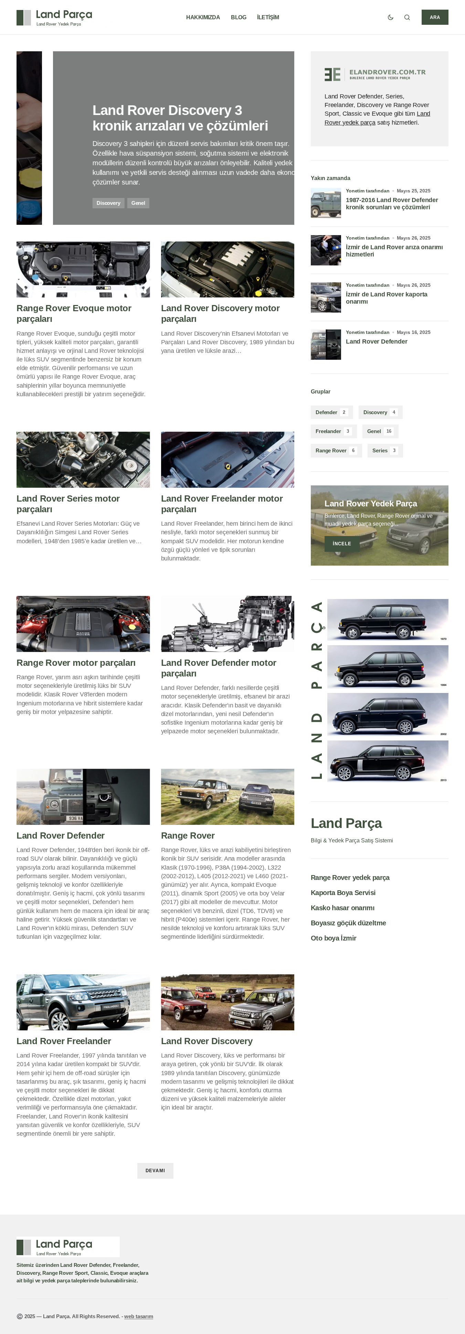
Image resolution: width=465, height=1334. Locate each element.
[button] (391, 17)
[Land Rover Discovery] (228, 1002)
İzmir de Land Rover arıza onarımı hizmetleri (394, 251)
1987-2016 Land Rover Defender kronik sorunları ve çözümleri (392, 204)
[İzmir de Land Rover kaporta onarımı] (326, 297)
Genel (379, 431)
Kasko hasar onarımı (342, 908)
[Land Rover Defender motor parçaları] (228, 624)
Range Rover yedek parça (350, 877)
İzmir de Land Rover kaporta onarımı (386, 298)
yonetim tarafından (368, 190)
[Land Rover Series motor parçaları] (83, 460)
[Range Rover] (228, 797)
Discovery (379, 412)
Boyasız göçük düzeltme (348, 923)
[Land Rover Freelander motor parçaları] (228, 460)
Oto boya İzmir (333, 938)
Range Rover (335, 450)
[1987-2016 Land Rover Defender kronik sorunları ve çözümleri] (326, 203)
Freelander (332, 431)
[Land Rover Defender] (83, 797)
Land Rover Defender (377, 341)
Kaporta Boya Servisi (343, 892)
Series (383, 450)
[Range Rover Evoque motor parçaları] (83, 269)
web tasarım (138, 1316)
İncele (342, 543)
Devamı (155, 1170)
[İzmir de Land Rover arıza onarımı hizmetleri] (326, 250)
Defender (330, 412)
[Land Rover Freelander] (83, 1002)
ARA (435, 17)
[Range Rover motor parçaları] (83, 624)
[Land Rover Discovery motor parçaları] (228, 269)
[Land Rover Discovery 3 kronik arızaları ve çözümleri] (155, 138)
